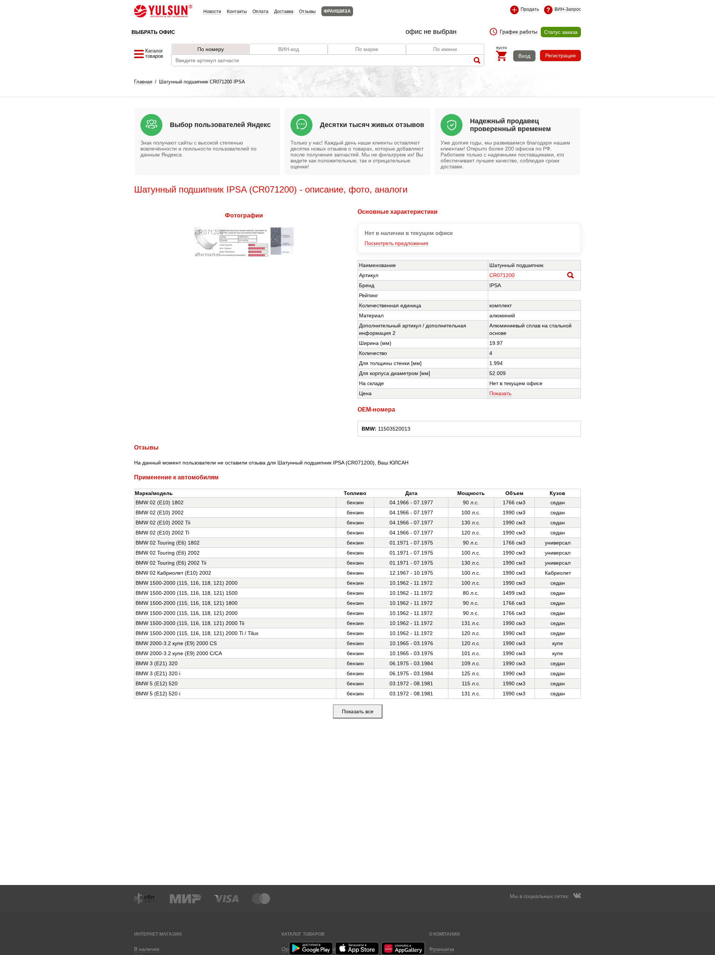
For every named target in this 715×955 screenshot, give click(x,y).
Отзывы (307, 11)
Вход (524, 56)
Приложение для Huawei (403, 948)
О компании (444, 934)
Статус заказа (561, 32)
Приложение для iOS (357, 948)
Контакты (237, 11)
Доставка (283, 11)
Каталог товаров (303, 934)
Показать (500, 393)
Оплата (260, 11)
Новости (212, 11)
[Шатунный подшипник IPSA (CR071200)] (244, 255)
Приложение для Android (311, 948)
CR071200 (502, 275)
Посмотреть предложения (396, 243)
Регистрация (560, 55)
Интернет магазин (158, 934)
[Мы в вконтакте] (577, 896)
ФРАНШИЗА (337, 11)
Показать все (358, 711)
